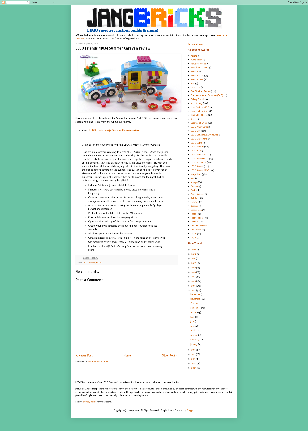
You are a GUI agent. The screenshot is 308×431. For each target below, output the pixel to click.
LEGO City (195, 130)
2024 (194, 254)
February (195, 339)
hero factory (196, 103)
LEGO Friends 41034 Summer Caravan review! (114, 130)
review (99, 262)
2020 (194, 263)
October (194, 303)
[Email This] (84, 258)
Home (127, 355)
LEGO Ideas (196, 150)
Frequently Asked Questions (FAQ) (207, 95)
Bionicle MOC (197, 75)
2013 (193, 349)
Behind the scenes (199, 67)
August (193, 312)
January (194, 344)
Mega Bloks (196, 174)
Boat (193, 83)
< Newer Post (84, 355)
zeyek (193, 237)
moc (193, 178)
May (192, 326)
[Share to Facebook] (93, 258)
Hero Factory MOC (200, 107)
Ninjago (194, 182)
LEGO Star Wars (198, 162)
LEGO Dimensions (199, 138)
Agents (194, 55)
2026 (194, 249)
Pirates (194, 190)
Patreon (194, 186)
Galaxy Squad (197, 99)
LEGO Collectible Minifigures (204, 134)
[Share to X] (90, 258)
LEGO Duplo (196, 142)
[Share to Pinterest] (96, 258)
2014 (193, 290)
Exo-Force (195, 87)
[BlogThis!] (87, 258)
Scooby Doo (196, 209)
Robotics (194, 205)
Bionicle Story (197, 79)
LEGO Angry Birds (199, 126)
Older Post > (169, 355)
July (192, 316)
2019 (193, 267)
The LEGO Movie (199, 225)
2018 (193, 272)
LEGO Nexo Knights (200, 158)
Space (193, 213)
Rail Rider (195, 198)
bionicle (194, 71)
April (193, 330)
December (195, 294)
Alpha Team (196, 59)
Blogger (190, 410)
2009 (194, 367)
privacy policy (89, 401)
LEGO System (197, 166)
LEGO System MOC (200, 170)
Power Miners (197, 194)
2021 (193, 258)
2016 (193, 281)
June (192, 321)
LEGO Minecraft (198, 154)
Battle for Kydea (198, 63)
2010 (194, 363)
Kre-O (193, 119)
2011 (193, 358)
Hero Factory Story (200, 111)
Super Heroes (197, 217)
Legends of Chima (199, 122)
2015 (193, 285)
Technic (194, 221)
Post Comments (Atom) (98, 361)
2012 (193, 354)
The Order (196, 229)
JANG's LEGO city (199, 115)
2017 (193, 276)
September (195, 307)
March (193, 335)
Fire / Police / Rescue (200, 91)
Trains (194, 233)
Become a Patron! (196, 44)
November (195, 298)
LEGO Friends (89, 262)
